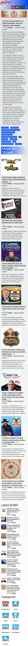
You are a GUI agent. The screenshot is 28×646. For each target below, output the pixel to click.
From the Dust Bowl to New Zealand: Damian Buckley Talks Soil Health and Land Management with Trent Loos (13, 588)
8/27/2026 (9, 582)
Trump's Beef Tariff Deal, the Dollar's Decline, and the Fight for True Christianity (14, 265)
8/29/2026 (9, 539)
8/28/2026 (9, 548)
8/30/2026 (9, 515)
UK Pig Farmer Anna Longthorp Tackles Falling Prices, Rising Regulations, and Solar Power (13, 483)
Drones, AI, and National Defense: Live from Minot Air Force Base (13, 579)
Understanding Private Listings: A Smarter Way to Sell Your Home (14, 307)
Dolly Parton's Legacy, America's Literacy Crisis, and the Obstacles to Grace (14, 179)
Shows (11, 27)
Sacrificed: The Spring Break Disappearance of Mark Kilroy (12, 221)
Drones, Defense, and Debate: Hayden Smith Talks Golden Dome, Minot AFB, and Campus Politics (13, 395)
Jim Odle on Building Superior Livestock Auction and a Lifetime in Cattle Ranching (13, 440)
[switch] (26, 7)
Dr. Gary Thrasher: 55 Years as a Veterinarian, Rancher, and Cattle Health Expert (13, 351)
